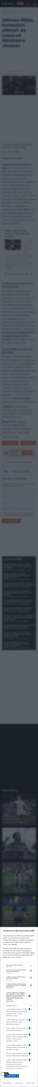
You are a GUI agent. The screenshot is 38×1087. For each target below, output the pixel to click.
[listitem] (19, 965)
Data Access (19, 1083)
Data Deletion (7, 1083)
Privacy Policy (30, 1083)
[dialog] (19, 1007)
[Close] (34, 931)
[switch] (30, 971)
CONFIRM (11, 1076)
